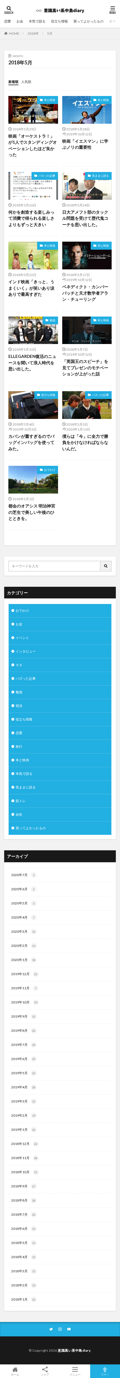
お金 (19, 21)
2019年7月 (23, 1045)
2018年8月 (23, 1200)
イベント (22, 638)
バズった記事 (47, 175)
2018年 (33, 33)
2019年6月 (23, 1059)
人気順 (26, 82)
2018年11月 (24, 1158)
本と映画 (49, 100)
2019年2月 (23, 1115)
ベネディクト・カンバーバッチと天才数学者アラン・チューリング (85, 293)
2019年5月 (23, 1073)
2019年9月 (23, 1016)
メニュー (75, 1374)
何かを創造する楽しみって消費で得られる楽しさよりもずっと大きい (31, 218)
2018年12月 (24, 1144)
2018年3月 (23, 1271)
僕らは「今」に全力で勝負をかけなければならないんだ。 (85, 442)
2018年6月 (23, 1229)
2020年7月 (23, 875)
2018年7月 (23, 1214)
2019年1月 (23, 1129)
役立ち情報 (59, 21)
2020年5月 (23, 903)
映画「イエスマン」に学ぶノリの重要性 (85, 144)
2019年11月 (24, 988)
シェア (45, 1374)
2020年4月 (23, 917)
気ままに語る (100, 175)
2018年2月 (23, 1285)
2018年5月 (23, 1243)
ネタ (19, 665)
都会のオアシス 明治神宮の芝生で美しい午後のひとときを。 (31, 512)
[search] (106, 566)
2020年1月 (23, 960)
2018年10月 (24, 1172)
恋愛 (7, 21)
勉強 (52, 320)
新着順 (13, 82)
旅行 (19, 746)
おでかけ (49, 469)
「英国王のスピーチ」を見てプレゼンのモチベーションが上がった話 (85, 367)
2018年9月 (23, 1186)
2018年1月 (23, 1299)
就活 (19, 706)
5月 (49, 33)
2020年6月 (23, 889)
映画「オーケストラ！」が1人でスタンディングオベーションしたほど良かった (32, 145)
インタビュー (26, 651)
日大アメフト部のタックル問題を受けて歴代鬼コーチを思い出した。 (85, 218)
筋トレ (21, 801)
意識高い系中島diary (74, 1350)
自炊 (19, 814)
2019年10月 (24, 1002)
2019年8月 (23, 1030)
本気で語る (37, 21)
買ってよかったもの (88, 21)
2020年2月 (23, 946)
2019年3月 (23, 1101)
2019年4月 (23, 1087)
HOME (14, 33)
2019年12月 (24, 974)
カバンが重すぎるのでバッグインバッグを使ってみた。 (31, 442)
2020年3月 (23, 931)
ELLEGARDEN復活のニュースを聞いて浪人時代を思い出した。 (32, 362)
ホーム (15, 1374)
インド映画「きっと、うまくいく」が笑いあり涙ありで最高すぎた (31, 288)
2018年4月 (23, 1257)
